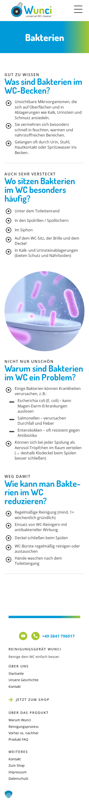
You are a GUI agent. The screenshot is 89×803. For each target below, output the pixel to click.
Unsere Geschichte (23, 680)
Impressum (18, 772)
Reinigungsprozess (24, 726)
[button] (8, 794)
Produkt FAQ (18, 739)
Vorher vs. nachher (24, 733)
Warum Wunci (20, 720)
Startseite (16, 673)
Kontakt (15, 686)
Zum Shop (17, 765)
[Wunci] (31, 15)
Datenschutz (18, 778)
